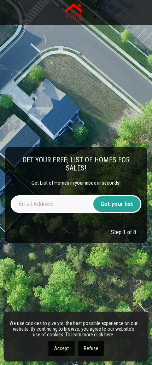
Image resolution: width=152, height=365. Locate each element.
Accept (61, 348)
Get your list (116, 204)
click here (103, 334)
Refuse (91, 348)
